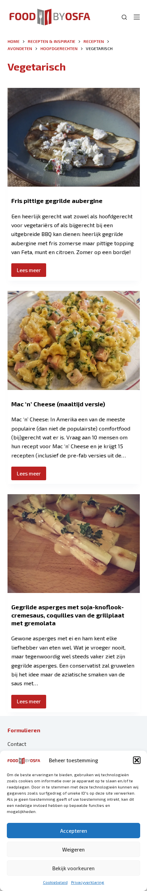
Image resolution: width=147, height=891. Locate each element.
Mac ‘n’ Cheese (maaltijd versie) (58, 404)
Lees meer (31, 272)
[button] (136, 760)
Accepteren (73, 831)
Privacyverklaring (87, 882)
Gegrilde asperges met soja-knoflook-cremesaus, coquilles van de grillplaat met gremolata (67, 615)
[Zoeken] (124, 17)
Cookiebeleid (55, 882)
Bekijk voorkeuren (73, 868)
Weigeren (73, 849)
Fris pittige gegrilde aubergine (57, 200)
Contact (17, 743)
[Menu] (137, 17)
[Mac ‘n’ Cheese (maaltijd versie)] (74, 340)
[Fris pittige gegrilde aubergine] (74, 137)
